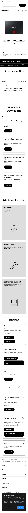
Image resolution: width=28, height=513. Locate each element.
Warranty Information (14, 47)
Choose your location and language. (9, 1)
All (11, 76)
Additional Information (12, 65)
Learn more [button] (8, 341)
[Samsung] (5, 10)
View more (13, 386)
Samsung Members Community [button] (10, 434)
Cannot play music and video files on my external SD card (14, 54)
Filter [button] (4, 81)
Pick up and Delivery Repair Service (12, 362)
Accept (20, 507)
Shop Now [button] (8, 409)
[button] (14, 89)
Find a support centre (11, 358)
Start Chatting (9, 337)
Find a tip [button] (8, 452)
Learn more (8, 379)
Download (8, 131)
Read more (6, 215)
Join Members (9, 429)
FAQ (16, 76)
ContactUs (23, 65)
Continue (22, 5)
